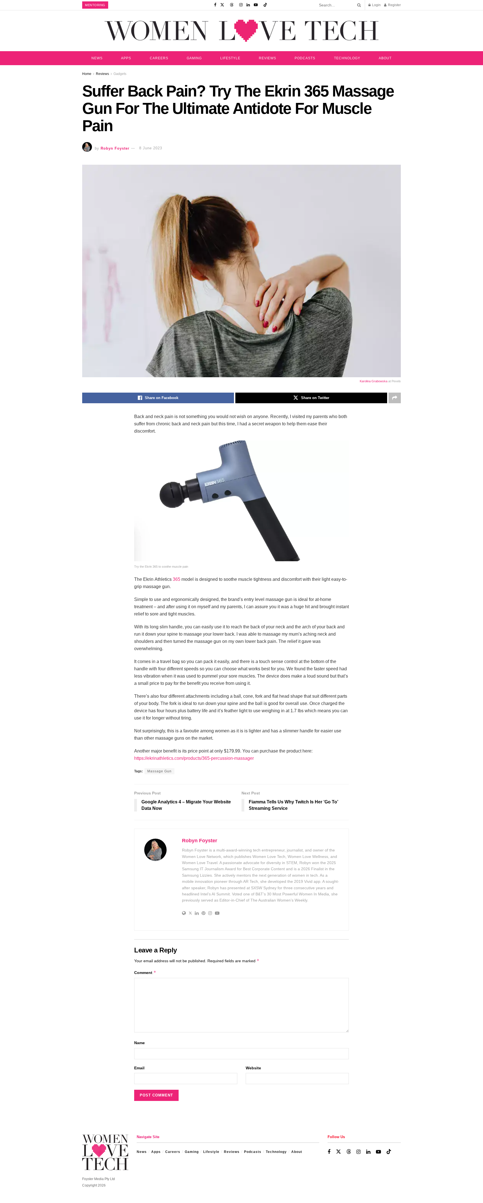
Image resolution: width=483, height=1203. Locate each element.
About (385, 58)
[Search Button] (358, 5)
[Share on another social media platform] (395, 398)
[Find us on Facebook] (215, 5)
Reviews (267, 58)
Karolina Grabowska (373, 381)
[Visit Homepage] (241, 31)
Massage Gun (159, 771)
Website (253, 1068)
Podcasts (305, 58)
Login (376, 5)
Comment (145, 972)
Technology (347, 58)
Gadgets (119, 74)
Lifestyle (230, 58)
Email (139, 1068)
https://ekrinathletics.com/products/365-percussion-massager (194, 758)
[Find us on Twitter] (222, 5)
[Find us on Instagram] (241, 5)
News (97, 58)
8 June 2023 (150, 148)
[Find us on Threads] (231, 5)
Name (139, 1043)
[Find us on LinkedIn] (248, 5)
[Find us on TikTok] (265, 5)
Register (394, 5)
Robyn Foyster (115, 148)
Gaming (194, 58)
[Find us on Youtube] (256, 5)
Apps (126, 58)
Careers (159, 58)
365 (176, 579)
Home (86, 74)
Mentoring (95, 5)
